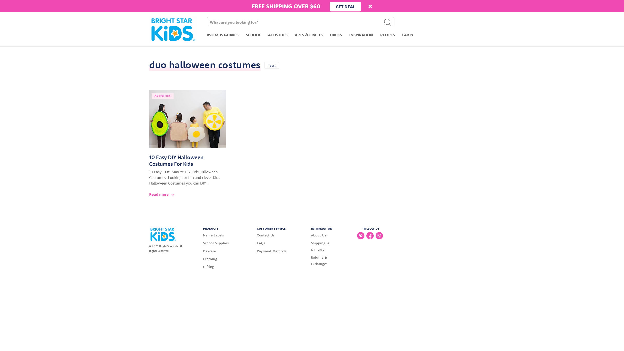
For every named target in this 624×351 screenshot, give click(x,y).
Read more (159, 194)
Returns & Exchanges (319, 260)
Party (407, 34)
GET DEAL (345, 7)
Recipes (387, 34)
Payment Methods (271, 251)
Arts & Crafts (309, 34)
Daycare (209, 251)
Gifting (208, 266)
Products (211, 228)
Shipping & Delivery (320, 246)
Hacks (336, 34)
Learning (210, 259)
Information (321, 228)
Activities (278, 34)
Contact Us (265, 235)
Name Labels (213, 235)
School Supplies (216, 243)
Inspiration (361, 34)
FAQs (261, 243)
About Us (318, 235)
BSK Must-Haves (223, 34)
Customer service (271, 228)
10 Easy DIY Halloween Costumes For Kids (176, 160)
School (253, 34)
